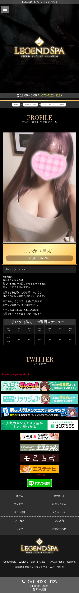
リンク (19, 529)
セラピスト (59, 495)
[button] (5, 9)
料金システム (59, 504)
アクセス (19, 520)
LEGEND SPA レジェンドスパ (36, 561)
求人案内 (59, 520)
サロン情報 (20, 512)
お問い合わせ (59, 529)
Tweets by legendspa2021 (15, 374)
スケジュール (59, 512)
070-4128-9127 (51, 95)
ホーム (19, 495)
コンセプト (20, 504)
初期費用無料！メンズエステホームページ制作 (39, 567)
